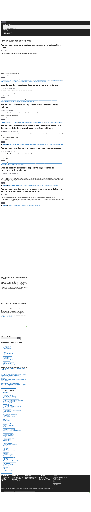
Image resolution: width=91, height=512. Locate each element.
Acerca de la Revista (7, 24)
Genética (5, 424)
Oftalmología (6, 452)
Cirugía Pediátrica (7, 409)
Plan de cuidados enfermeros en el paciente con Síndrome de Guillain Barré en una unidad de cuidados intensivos (31, 190)
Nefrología (5, 445)
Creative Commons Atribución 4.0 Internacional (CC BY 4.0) (41, 488)
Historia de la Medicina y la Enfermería (12, 430)
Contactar (3, 480)
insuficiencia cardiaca (26, 163)
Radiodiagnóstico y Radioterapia (10, 460)
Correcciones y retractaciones (59, 480)
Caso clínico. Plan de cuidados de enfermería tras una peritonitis (29, 85)
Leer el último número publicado (14, 290)
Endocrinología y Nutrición (8, 80)
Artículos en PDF (7, 363)
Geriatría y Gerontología (8, 425)
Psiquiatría (5, 459)
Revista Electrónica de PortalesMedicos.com (25, 491)
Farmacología (6, 420)
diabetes (36, 80)
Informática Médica (7, 431)
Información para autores (17, 477)
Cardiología (4, 122)
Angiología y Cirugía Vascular (10, 397)
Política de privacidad (57, 481)
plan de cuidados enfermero (26, 81)
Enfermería (16, 80)
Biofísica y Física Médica (9, 401)
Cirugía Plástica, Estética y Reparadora (12, 410)
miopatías (10, 205)
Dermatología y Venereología (10, 414)
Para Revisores (9, 27)
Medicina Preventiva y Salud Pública (11, 441)
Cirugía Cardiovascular (8, 405)
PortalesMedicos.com (9, 491)
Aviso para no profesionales (45, 479)
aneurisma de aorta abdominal (15, 185)
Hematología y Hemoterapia (9, 429)
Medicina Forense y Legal (9, 438)
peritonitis (9, 101)
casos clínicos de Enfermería (27, 80)
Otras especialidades (8, 455)
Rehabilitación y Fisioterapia (9, 462)
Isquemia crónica (36, 144)
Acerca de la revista (5, 477)
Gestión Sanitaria (7, 426)
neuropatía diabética (56, 80)
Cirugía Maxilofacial (8, 407)
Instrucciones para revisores (31, 477)
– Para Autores (6, 347)
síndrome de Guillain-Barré (35, 205)
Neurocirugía (6, 448)
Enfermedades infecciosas (9, 417)
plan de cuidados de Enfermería (12, 81)
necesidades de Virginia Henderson (44, 163)
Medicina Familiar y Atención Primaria (12, 436)
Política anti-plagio (57, 479)
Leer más (3, 77)
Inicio (2, 37)
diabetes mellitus (42, 80)
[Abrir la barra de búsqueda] (2, 35)
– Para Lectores (6, 349)
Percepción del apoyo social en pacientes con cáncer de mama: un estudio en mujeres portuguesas (13, 375)
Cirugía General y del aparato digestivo (10, 100)
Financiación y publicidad (58, 478)
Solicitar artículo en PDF (6, 473)
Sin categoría (6, 465)
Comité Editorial (7, 357)
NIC (46, 122)
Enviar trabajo (6, 33)
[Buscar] (18, 338)
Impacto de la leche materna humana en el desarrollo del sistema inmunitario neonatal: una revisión (13, 382)
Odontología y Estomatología (10, 450)
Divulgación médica (7, 415)
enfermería (48, 80)
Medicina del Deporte (8, 435)
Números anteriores (7, 356)
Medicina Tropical (7, 443)
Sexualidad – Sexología (8, 464)
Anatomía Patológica (8, 395)
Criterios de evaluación (30, 478)
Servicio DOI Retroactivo (6, 316)
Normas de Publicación (8, 359)
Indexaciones (6, 358)
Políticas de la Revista (11, 28)
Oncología (5, 453)
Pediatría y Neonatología (9, 457)
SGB (27, 205)
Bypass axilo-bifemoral (13, 144)
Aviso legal (55, 484)
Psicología (5, 458)
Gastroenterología (7, 423)
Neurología (5, 449)
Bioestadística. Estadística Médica (11, 399)
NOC (48, 122)
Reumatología (6, 463)
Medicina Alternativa (8, 433)
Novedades (5, 29)
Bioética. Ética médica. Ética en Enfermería (13, 400)
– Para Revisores (7, 348)
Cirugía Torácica (7, 411)
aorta (20, 122)
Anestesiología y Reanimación (10, 396)
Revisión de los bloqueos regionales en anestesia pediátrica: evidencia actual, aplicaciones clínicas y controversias (14, 385)
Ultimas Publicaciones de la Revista (12, 37)
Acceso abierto (42, 477)
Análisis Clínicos (7, 394)
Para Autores (9, 25)
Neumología (6, 447)
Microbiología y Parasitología (10, 444)
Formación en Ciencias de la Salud (10, 421)
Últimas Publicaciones (8, 353)
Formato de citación (43, 478)
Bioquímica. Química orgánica (10, 402)
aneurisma (16, 122)
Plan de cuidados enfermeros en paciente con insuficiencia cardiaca (31, 148)
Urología (5, 468)
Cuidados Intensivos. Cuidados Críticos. (12, 412)
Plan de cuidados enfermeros (39, 81)
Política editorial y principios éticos (60, 477)
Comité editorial (4, 478)
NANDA (42, 122)
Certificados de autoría (8, 362)
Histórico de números (8, 32)
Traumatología (6, 467)
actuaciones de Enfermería (32, 100)
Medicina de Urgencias (8, 434)
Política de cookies (57, 483)
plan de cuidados (16, 101)
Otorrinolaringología (8, 454)
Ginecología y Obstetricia (9, 428)
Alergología (6, 392)
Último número (6, 30)
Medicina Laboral (7, 440)
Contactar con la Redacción (9, 364)
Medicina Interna (7, 439)
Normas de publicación (16, 478)
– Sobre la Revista (7, 346)
